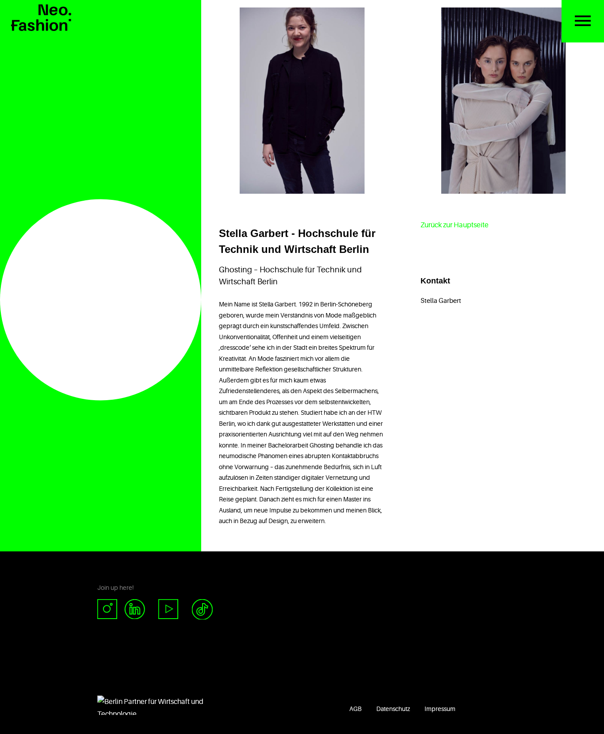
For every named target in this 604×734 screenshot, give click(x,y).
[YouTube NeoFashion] (168, 609)
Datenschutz (393, 708)
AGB (355, 708)
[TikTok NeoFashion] (202, 609)
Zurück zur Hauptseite (455, 225)
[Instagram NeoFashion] (110, 609)
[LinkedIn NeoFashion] (138, 609)
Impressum (439, 708)
